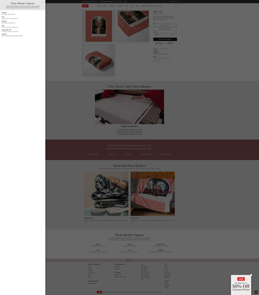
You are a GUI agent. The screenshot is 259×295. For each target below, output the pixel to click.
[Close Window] (43, 2)
